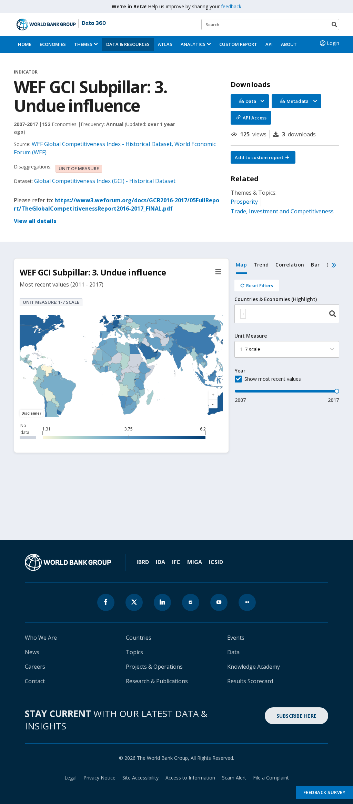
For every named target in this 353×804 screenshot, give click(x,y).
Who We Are (41, 637)
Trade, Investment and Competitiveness (282, 211)
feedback (231, 6)
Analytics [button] (193, 44)
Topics (134, 652)
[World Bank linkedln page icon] (162, 602)
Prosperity (244, 201)
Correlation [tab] (289, 264)
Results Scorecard (250, 681)
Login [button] (333, 43)
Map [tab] (241, 264)
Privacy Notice (99, 777)
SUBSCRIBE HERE (296, 716)
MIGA (194, 562)
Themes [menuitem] (83, 44)
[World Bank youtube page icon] (218, 602)
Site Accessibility (140, 777)
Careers (35, 666)
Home (24, 44)
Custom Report (238, 44)
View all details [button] (35, 221)
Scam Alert (234, 777)
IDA (160, 562)
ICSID (216, 562)
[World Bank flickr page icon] (247, 602)
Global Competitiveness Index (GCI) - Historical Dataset (104, 181)
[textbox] (243, 314)
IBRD (143, 562)
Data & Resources (128, 44)
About (289, 44)
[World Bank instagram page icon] (190, 602)
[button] (263, 157)
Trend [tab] (261, 264)
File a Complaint (271, 777)
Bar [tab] (315, 264)
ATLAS (165, 44)
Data (233, 652)
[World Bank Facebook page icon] (105, 602)
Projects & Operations (154, 666)
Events (235, 637)
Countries (138, 637)
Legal (70, 777)
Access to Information (190, 777)
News (32, 652)
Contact (35, 681)
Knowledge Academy (253, 666)
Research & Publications (157, 681)
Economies (53, 44)
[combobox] (286, 313)
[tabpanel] (286, 339)
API (269, 44)
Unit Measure (250, 335)
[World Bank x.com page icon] (134, 602)
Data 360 (94, 23)
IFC (176, 562)
